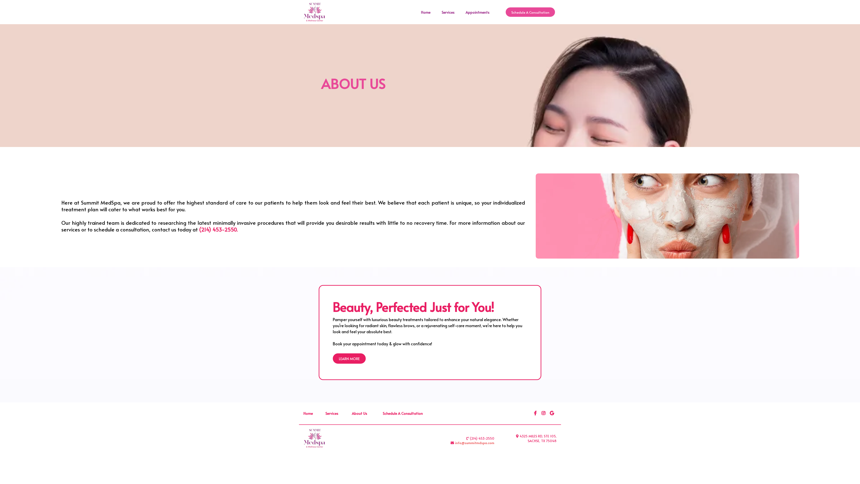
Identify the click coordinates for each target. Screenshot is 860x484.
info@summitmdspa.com (474, 442)
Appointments (477, 12)
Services (448, 12)
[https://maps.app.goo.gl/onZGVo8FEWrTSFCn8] (552, 413)
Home (425, 12)
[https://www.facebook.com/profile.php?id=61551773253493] (536, 413)
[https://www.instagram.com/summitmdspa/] (544, 413)
